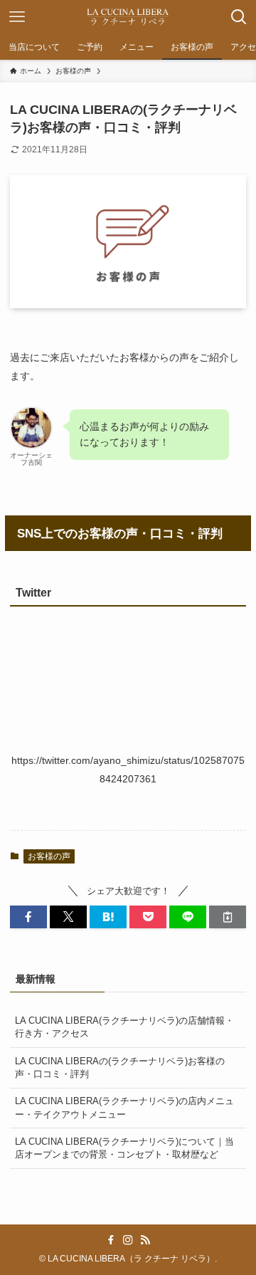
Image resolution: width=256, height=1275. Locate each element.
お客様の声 (49, 856)
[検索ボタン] (239, 17)
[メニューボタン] (17, 17)
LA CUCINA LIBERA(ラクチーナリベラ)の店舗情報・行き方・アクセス (124, 1027)
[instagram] (128, 1240)
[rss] (145, 1240)
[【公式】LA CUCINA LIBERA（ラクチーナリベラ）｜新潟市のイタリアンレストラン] (128, 17)
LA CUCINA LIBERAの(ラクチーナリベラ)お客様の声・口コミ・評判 (120, 1067)
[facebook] (111, 1240)
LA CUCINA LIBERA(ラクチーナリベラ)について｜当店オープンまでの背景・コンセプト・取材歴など (124, 1148)
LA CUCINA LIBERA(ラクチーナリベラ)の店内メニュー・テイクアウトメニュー (124, 1107)
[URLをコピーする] (227, 917)
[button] (28, 917)
